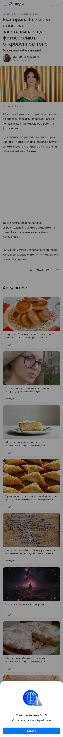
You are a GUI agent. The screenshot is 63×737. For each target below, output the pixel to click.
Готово (31, 730)
